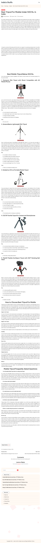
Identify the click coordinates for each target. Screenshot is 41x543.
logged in (19, 463)
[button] (17, 470)
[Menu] (39, 2)
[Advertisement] (20, 37)
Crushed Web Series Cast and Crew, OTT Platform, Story (13, 477)
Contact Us (6, 499)
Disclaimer (6, 503)
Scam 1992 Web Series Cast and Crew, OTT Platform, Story (13, 479)
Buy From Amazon (20, 97)
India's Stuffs (6, 2)
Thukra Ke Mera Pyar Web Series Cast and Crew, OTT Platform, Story (15, 482)
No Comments (21, 16)
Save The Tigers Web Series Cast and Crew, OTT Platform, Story (14, 484)
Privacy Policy (6, 501)
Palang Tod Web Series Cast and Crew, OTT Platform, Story (13, 487)
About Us (6, 494)
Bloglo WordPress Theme (29, 541)
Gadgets (3, 9)
